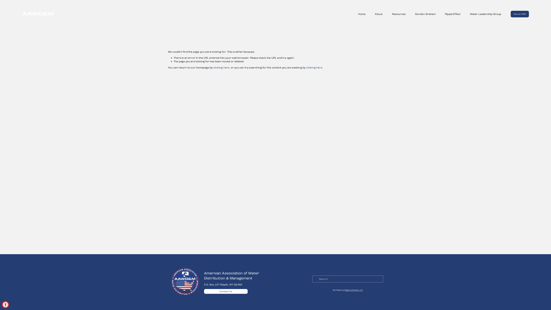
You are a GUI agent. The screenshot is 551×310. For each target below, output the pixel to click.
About (379, 14)
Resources (399, 14)
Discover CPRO (520, 14)
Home (361, 14)
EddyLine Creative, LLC (354, 290)
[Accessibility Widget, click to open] (5, 305)
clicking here (221, 67)
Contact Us (225, 291)
